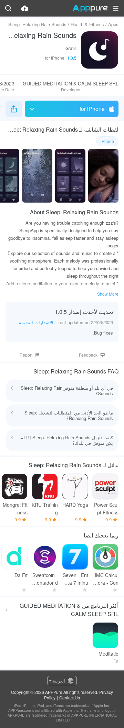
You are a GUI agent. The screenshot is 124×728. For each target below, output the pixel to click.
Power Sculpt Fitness (106, 508)
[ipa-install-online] (25, 8)
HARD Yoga (75, 504)
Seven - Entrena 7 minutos (75, 579)
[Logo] (90, 8)
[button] (115, 8)
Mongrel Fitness (15, 508)
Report (26, 355)
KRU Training (45, 508)
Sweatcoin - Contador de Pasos (45, 579)
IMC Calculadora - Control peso (105, 579)
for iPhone (92, 109)
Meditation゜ (108, 657)
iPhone (107, 141)
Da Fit (21, 575)
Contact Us (69, 697)
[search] (8, 8)
